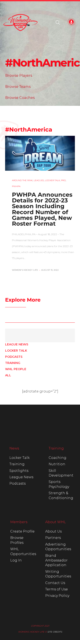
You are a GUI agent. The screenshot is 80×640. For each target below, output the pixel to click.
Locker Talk (16, 350)
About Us (53, 531)
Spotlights (18, 471)
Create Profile (22, 531)
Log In (16, 560)
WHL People (15, 369)
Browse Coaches (20, 98)
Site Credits (54, 631)
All (8, 375)
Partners (53, 538)
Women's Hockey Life (25, 270)
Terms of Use (56, 589)
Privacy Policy (57, 596)
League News (16, 344)
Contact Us (55, 583)
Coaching (57, 458)
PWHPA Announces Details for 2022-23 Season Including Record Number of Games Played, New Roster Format (42, 209)
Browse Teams (18, 86)
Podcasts (13, 357)
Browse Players (18, 75)
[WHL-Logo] (20, 22)
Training (12, 363)
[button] (58, 22)
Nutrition (57, 464)
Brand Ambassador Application (56, 560)
